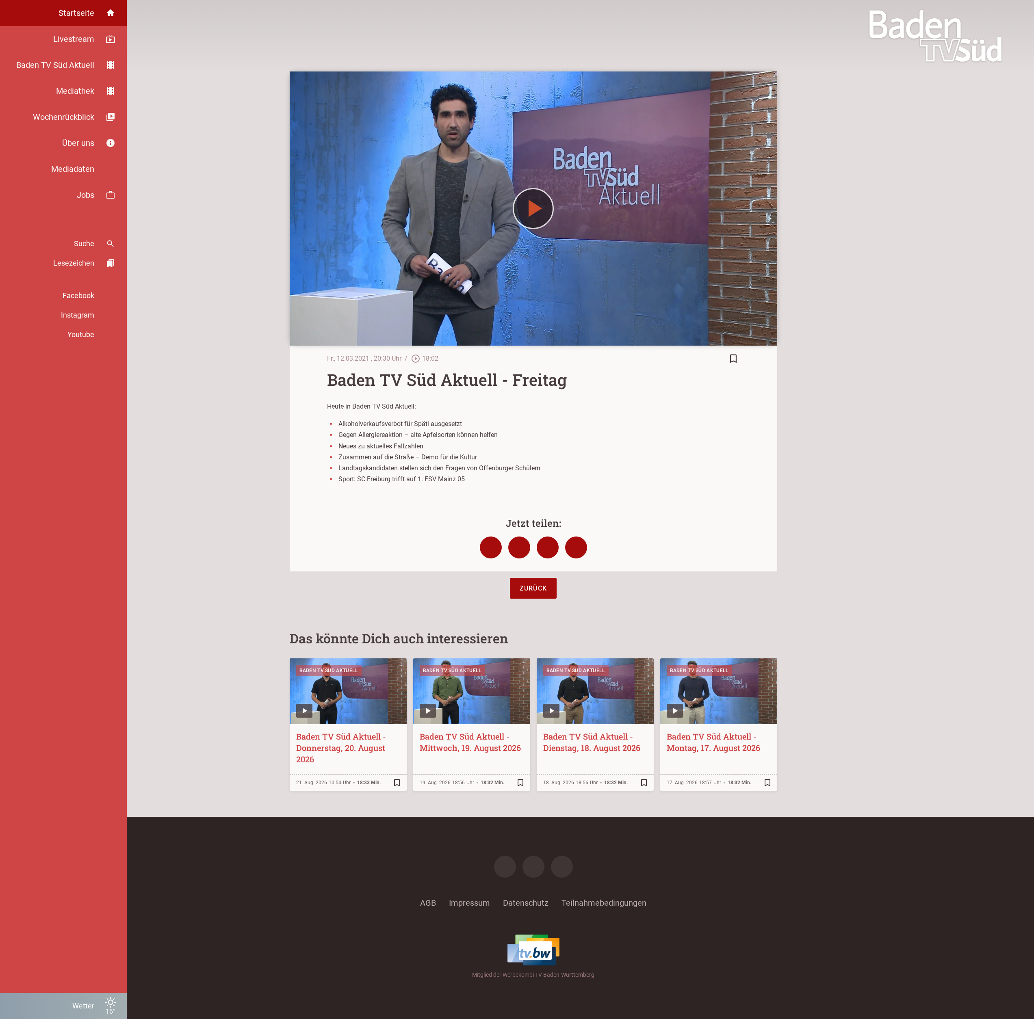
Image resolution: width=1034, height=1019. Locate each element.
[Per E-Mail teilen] (576, 547)
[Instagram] (533, 867)
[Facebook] (505, 867)
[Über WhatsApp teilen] (548, 547)
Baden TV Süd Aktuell (328, 670)
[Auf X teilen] (519, 547)
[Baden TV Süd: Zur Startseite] (935, 36)
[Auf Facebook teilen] (491, 547)
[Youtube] (562, 867)
